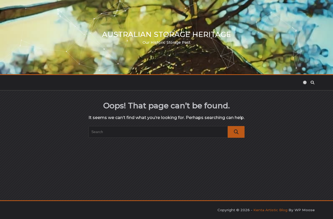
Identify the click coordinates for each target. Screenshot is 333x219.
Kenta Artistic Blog (270, 210)
